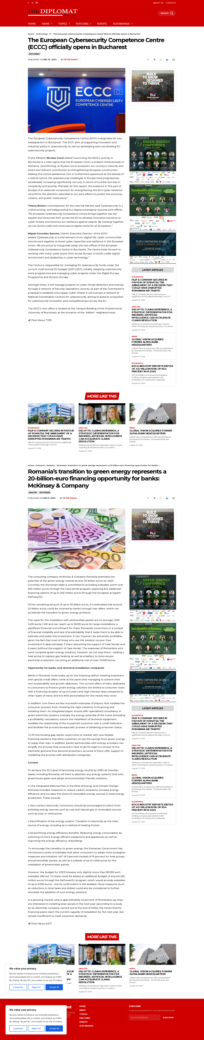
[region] (36, 1019)
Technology (42, 34)
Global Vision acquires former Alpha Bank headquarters (147, 342)
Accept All (54, 1028)
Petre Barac (71, 59)
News (134, 337)
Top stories (34, 54)
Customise (18, 1028)
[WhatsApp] (160, 60)
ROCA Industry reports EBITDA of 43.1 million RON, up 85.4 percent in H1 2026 (152, 369)
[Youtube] (36, 2)
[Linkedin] (32, 2)
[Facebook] (28, 2)
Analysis (136, 307)
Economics (137, 277)
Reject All (36, 1028)
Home (31, 34)
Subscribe (168, 1017)
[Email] (173, 60)
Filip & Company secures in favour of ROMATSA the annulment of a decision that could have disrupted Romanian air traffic (152, 285)
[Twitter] (154, 60)
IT (50, 34)
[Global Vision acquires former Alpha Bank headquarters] (152, 413)
